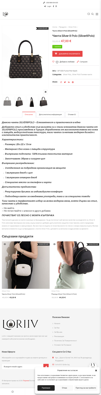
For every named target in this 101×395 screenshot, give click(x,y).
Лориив (26, 381)
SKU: (54, 71)
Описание (29, 114)
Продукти (63, 27)
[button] (96, 370)
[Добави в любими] (39, 285)
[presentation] (3, 274)
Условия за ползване (62, 345)
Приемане (46, 388)
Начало (57, 323)
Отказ (64, 388)
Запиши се (46, 367)
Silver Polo (72, 27)
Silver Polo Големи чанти (82, 74)
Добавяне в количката (69, 54)
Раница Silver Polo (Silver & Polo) (64, 294)
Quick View (4, 244)
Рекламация (59, 336)
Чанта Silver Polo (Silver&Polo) (13, 294)
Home (54, 27)
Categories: (57, 74)
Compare (83, 62)
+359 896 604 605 (52, 3)
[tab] (28, 114)
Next (43, 101)
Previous (7, 101)
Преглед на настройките (86, 388)
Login (49, 6)
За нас (57, 328)
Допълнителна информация (50, 114)
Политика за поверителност (65, 341)
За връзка (58, 332)
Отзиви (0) (72, 114)
